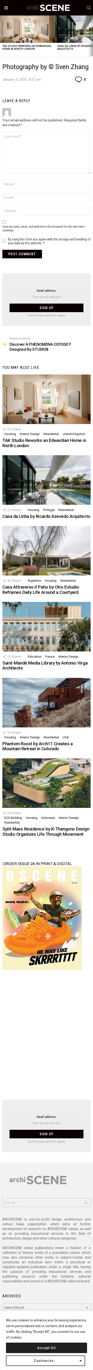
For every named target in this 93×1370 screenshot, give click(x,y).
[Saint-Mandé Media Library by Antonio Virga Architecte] (46, 626)
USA (66, 737)
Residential (51, 434)
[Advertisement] (46, 1037)
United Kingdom (74, 434)
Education (34, 656)
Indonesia (48, 818)
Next (90, 35)
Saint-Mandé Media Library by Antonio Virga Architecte (45, 665)
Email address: (47, 290)
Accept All (46, 1348)
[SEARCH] (89, 8)
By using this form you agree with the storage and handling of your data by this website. (49, 241)
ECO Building (13, 818)
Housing (10, 434)
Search (86, 1203)
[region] (46, 1340)
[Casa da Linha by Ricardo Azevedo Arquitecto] (46, 480)
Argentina (34, 580)
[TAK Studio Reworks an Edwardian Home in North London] (27, 29)
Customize (44, 1361)
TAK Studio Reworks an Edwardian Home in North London (26, 47)
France (50, 656)
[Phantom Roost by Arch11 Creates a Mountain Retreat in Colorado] (46, 702)
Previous (2, 35)
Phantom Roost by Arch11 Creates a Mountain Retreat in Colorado (37, 746)
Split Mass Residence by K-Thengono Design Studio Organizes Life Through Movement (45, 831)
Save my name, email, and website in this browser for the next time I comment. (43, 228)
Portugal (49, 510)
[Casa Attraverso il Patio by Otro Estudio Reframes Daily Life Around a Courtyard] (46, 550)
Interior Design (30, 434)
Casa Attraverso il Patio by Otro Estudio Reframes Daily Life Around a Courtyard (40, 589)
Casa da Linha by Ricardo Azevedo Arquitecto (46, 516)
